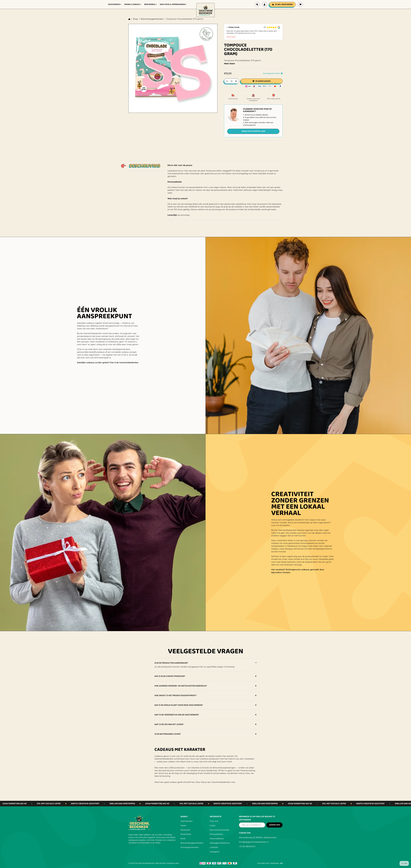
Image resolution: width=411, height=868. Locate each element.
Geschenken (186, 821)
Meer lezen (231, 37)
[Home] (129, 19)
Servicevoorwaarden (219, 830)
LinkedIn (214, 847)
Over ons (214, 821)
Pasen (183, 825)
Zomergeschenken (189, 847)
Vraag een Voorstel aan (253, 131)
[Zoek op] (257, 4)
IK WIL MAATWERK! (284, 4)
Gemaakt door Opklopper (270, 863)
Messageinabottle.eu (220, 843)
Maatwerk (185, 830)
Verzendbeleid (217, 838)
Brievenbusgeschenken (152, 19)
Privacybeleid (216, 834)
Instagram (215, 852)
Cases (212, 825)
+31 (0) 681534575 (247, 846)
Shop (135, 19)
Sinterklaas (185, 834)
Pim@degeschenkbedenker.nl (253, 842)
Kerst (182, 838)
